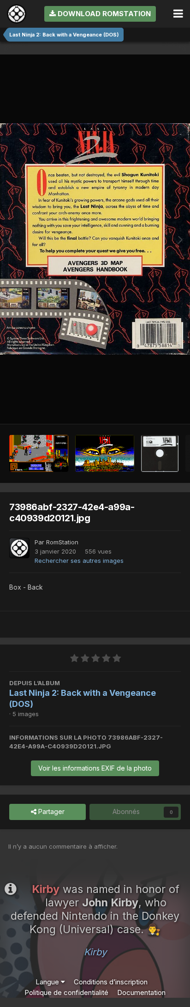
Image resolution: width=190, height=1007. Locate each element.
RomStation (62, 542)
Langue (48, 981)
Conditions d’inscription (111, 981)
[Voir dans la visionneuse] (95, 239)
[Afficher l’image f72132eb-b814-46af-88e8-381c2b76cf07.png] (104, 453)
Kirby (95, 952)
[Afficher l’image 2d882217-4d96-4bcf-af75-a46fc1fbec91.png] (38, 453)
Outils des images (142, 406)
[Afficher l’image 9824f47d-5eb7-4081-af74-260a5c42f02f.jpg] (159, 453)
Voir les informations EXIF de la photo (95, 768)
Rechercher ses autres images (79, 560)
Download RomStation (103, 13)
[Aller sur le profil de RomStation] (19, 548)
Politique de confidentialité (66, 992)
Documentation (141, 992)
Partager (50, 811)
